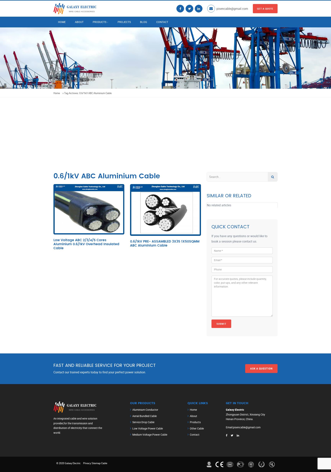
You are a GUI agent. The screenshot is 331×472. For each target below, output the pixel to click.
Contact (162, 22)
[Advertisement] (165, 126)
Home (62, 22)
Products (99, 22)
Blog (143, 22)
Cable (104, 463)
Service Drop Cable (143, 422)
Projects (124, 22)
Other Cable (197, 428)
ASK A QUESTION (261, 368)
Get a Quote (265, 8)
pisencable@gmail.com (232, 9)
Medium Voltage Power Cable (149, 434)
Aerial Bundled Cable (144, 416)
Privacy (87, 463)
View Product (89, 216)
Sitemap (96, 463)
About (79, 22)
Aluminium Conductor (145, 409)
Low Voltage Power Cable (147, 428)
